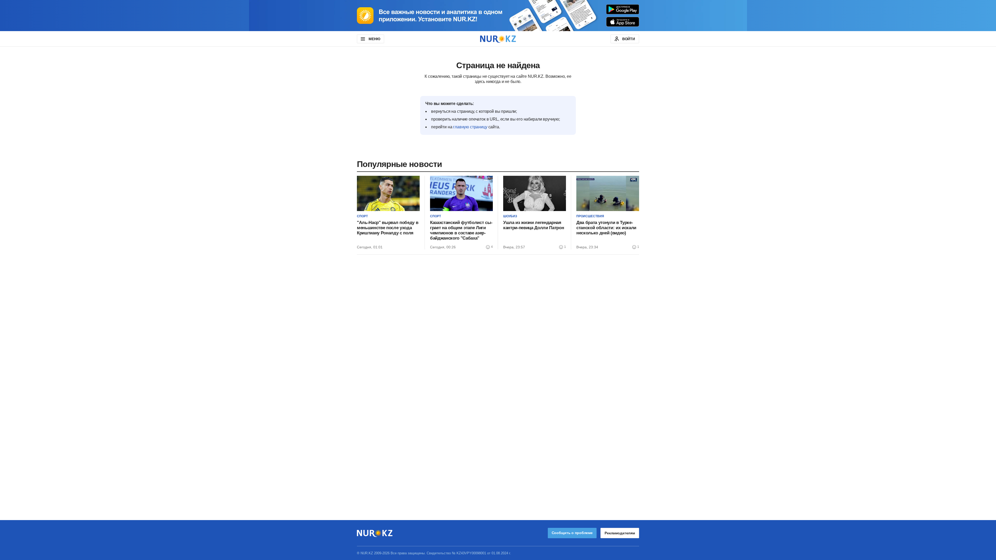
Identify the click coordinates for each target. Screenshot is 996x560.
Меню (374, 39)
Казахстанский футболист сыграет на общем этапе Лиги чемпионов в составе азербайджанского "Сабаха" (461, 230)
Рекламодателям (620, 533)
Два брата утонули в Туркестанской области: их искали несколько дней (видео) (606, 227)
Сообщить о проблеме (572, 533)
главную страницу (470, 127)
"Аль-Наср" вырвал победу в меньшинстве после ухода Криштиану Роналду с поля (387, 227)
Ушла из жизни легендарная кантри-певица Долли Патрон (533, 225)
